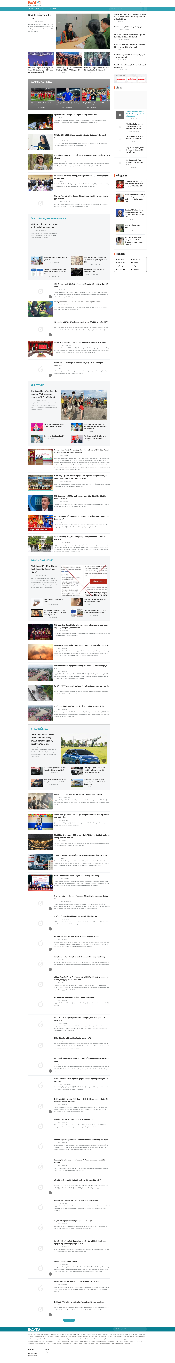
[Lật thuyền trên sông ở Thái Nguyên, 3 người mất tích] (40, 122)
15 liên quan (90, 441)
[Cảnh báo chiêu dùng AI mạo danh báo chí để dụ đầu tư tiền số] (84, 580)
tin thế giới (64, 1336)
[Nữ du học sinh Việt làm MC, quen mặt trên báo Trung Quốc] (37, 427)
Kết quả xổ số (120, 259)
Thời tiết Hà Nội (87, 1339)
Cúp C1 (131, 1341)
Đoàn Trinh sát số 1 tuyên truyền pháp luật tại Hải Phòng (76, 876)
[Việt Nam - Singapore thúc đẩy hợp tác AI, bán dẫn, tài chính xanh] (97, 59)
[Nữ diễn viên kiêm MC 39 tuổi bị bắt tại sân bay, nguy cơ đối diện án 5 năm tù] (40, 162)
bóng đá (57, 1336)
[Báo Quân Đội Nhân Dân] (56, 455)
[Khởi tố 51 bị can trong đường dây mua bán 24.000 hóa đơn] (40, 801)
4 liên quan (64, 161)
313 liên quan (43, 747)
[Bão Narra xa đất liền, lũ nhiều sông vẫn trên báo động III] (120, 163)
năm (30, 1339)
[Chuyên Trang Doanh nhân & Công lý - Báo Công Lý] (32, 575)
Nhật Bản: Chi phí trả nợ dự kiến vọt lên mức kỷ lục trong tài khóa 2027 (95, 260)
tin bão (85, 1343)
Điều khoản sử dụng (32, 1353)
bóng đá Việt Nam (87, 1334)
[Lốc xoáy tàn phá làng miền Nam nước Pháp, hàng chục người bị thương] (40, 1167)
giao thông (119, 1341)
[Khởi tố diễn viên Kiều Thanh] (83, 31)
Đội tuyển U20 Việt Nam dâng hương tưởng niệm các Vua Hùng (79, 1302)
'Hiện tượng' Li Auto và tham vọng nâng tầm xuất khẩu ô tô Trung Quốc (94, 782)
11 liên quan (65, 140)
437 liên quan (54, 784)
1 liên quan (42, 107)
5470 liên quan (67, 1084)
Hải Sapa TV (77, 1334)
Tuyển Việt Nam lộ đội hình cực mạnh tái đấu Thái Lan (75, 916)
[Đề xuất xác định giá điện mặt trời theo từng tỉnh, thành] (40, 943)
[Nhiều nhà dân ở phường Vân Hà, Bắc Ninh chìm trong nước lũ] (40, 713)
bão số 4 (126, 1341)
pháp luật (60, 1339)
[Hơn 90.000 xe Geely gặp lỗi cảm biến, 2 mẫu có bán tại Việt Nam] (37, 783)
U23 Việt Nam (52, 1339)
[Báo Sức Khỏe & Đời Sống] (56, 181)
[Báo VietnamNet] (56, 140)
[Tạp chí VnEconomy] (30, 75)
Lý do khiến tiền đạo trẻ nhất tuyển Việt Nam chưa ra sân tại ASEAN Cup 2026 (134, 184)
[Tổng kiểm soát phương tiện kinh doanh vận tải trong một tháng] (40, 964)
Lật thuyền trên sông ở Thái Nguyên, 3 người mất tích (75, 115)
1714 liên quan (42, 575)
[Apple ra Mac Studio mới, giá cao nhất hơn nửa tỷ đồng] (40, 1207)
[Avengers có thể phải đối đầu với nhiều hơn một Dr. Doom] (40, 309)
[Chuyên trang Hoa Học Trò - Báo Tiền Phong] (126, 204)
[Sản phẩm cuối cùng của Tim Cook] (37, 602)
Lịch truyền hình (120, 269)
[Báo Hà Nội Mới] (116, 29)
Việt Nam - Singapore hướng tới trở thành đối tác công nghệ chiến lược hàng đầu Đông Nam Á (40, 70)
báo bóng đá (96, 1339)
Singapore (31, 1343)
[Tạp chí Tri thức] (55, 304)
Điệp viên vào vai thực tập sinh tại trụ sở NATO (72, 1038)
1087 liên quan (67, 481)
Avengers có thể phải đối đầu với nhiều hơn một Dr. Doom (77, 302)
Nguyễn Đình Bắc (77, 1339)
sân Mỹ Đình (142, 1334)
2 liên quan (66, 289)
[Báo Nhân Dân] (46, 262)
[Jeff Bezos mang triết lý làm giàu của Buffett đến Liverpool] (77, 439)
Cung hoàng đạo (120, 266)
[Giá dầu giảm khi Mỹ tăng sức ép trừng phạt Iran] (40, 1126)
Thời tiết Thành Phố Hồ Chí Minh (46, 1334)
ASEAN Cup (49, 1343)
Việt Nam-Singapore (119, 1334)
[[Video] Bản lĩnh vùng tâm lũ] (40, 1268)
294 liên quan (54, 772)
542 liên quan (65, 325)
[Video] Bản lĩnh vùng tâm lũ (65, 1261)
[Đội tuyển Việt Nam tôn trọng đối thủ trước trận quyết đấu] (94, 94)
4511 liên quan (42, 230)
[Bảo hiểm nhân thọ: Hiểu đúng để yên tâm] (37, 260)
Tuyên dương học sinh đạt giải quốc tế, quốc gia (73, 1221)
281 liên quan (68, 345)
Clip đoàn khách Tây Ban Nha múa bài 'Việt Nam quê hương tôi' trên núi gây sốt (44, 394)
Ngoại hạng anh (67, 1343)
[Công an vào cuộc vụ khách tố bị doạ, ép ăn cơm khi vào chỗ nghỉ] (120, 151)
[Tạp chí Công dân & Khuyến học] (45, 617)
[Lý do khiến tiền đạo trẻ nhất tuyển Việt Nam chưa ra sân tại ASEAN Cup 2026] (120, 184)
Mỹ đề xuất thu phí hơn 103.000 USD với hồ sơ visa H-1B (77, 1282)
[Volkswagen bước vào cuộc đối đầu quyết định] (77, 272)
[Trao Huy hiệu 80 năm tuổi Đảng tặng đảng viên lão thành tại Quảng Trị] (40, 903)
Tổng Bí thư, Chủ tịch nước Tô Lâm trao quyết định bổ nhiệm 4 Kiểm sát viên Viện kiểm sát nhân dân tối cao (130, 17)
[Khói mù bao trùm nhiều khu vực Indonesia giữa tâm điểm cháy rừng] (40, 652)
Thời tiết (58, 1341)
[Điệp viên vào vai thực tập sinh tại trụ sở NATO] (40, 1045)
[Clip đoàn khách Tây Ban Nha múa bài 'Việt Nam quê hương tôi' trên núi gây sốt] (84, 405)
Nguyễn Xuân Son (127, 1339)
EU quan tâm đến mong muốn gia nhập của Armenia (74, 998)
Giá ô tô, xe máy (120, 262)
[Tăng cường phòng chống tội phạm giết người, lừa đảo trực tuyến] (40, 349)
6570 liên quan (65, 919)
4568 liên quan (67, 901)
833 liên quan (65, 820)
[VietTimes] (85, 775)
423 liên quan (67, 201)
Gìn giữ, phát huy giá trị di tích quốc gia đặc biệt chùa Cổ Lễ (77, 1180)
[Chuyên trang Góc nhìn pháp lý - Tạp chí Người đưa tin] (55, 840)
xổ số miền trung (40, 1343)
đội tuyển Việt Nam (129, 1336)
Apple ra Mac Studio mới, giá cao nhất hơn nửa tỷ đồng (76, 1201)
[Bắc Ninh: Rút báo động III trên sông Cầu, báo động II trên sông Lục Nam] (40, 673)
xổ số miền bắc (50, 1341)
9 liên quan (64, 648)
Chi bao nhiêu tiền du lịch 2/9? (54, 436)
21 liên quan (93, 107)
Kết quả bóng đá (135, 259)
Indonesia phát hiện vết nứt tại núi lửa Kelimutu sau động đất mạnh (81, 1140)
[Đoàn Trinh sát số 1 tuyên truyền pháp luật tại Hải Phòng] (40, 883)
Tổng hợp (47, 1352)
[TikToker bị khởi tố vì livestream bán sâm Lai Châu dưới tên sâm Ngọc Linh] (40, 142)
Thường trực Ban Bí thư (84, 1336)
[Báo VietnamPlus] (86, 264)
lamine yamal (138, 1341)
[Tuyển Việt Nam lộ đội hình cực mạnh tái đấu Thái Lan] (40, 923)
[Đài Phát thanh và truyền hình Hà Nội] (33, 107)
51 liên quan (64, 671)
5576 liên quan (55, 276)
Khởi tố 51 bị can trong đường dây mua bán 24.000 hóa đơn (78, 795)
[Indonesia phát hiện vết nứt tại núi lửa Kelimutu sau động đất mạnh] (40, 1146)
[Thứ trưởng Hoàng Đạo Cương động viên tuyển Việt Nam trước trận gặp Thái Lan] (40, 203)
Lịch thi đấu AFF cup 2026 (100, 1334)
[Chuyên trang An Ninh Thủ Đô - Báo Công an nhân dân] (55, 325)
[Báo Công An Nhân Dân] (57, 345)
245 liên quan (54, 604)
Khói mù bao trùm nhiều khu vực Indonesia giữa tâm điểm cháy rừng (81, 645)
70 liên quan (40, 21)
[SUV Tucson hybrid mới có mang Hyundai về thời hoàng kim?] (37, 771)
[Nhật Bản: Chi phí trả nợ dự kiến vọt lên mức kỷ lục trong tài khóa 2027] (77, 260)
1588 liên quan (66, 797)
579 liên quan (97, 264)
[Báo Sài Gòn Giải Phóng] (86, 615)
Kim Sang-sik (57, 1343)
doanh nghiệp (65, 1341)
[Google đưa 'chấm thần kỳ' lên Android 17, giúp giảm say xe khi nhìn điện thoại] (37, 613)
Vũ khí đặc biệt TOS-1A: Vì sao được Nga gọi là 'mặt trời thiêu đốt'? (81, 322)
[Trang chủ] (34, 3)
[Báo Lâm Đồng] (33, 747)
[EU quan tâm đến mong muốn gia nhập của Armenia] (40, 1004)
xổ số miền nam (140, 1336)
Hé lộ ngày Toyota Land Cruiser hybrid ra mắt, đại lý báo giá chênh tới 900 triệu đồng (94, 770)
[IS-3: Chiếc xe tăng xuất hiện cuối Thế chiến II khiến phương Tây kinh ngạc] (40, 1065)
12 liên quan (65, 630)
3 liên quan (66, 455)
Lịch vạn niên (134, 262)
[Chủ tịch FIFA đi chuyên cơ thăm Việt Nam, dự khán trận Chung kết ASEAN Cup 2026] (120, 213)
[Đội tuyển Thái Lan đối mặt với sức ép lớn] (68, 94)
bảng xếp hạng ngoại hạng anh (98, 1341)
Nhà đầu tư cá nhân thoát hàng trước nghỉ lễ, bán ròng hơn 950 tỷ (55, 272)
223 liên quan (65, 939)
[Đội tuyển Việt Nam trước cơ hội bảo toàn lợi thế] (43, 94)
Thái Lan (45, 1339)
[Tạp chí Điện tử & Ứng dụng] (56, 1023)
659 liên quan (127, 70)
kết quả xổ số (102, 1336)
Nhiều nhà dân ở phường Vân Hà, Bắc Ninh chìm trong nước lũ (79, 706)
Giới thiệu (30, 1352)
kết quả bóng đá (118, 1336)
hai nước (91, 1343)
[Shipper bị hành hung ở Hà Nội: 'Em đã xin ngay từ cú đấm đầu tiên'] (120, 115)
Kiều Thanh (50, 1336)
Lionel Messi (69, 1334)
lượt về (75, 1343)
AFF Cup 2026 (37, 1339)
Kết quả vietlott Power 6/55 (109, 1339)
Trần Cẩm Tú (111, 1341)
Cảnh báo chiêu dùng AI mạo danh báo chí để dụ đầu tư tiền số (44, 569)
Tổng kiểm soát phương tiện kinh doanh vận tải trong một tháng (79, 957)
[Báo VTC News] (30, 22)
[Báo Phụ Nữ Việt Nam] (57, 858)
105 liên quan (51, 438)
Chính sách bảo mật (32, 1355)
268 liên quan (65, 1246)
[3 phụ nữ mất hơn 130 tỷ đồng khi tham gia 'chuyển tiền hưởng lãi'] (40, 862)
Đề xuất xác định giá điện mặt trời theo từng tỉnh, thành (76, 937)
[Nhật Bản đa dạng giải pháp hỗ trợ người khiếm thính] (77, 602)
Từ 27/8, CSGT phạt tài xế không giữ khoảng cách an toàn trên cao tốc (81, 686)
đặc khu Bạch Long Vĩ (40, 1336)
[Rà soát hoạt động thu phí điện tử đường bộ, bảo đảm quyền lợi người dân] (40, 1025)
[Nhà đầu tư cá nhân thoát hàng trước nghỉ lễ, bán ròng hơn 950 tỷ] (37, 272)
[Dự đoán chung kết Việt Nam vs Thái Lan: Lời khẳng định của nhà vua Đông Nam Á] (40, 523)
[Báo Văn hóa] (108, 107)
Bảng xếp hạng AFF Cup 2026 (36, 1341)
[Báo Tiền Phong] (56, 117)
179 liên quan (67, 689)
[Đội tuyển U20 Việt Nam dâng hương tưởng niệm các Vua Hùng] (40, 1309)
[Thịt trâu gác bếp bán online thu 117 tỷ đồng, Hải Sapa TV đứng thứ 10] (69, 59)
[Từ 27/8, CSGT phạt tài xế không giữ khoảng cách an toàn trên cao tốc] (40, 693)
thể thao (94, 1336)
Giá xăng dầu (134, 266)
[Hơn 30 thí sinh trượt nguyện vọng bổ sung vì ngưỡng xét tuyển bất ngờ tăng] (40, 1086)
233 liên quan (68, 107)
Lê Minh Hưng (32, 1334)
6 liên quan (133, 167)
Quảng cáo (30, 1357)
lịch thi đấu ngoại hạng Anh (103, 1343)
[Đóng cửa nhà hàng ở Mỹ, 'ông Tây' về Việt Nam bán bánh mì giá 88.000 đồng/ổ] (77, 427)
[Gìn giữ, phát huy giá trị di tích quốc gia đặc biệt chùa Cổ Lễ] (40, 1187)
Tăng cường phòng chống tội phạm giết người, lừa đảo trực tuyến (80, 343)
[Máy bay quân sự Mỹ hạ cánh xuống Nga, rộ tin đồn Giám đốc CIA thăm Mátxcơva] (40, 503)
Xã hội (80, 1343)
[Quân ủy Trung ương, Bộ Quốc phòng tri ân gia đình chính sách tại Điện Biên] (40, 544)
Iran (127, 1334)
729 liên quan (55, 262)
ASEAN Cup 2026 (84, 1341)
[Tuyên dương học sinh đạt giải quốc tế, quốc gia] (40, 1228)
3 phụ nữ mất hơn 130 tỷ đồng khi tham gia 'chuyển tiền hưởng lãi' (80, 855)
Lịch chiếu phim (135, 269)
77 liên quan (64, 1223)
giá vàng (110, 1336)
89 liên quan (64, 1122)
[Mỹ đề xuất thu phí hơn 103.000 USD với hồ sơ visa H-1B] (40, 1289)
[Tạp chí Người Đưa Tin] (55, 630)
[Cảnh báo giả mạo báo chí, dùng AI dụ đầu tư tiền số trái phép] (77, 613)
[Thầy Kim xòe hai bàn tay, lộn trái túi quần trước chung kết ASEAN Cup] (120, 127)
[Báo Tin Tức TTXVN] (85, 604)
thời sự (110, 1334)
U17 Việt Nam (72, 1336)
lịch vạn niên (133, 1334)
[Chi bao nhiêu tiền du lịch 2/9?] (37, 439)
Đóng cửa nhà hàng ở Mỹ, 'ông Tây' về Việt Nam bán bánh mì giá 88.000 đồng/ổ (95, 427)
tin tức (31, 1336)
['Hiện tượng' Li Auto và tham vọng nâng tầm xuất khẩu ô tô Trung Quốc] (77, 783)
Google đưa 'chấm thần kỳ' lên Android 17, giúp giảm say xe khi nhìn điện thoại (55, 613)
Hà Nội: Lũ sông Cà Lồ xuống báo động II (128, 27)
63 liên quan (65, 1264)
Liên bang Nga (74, 1341)
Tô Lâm (119, 1339)
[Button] (145, 9)
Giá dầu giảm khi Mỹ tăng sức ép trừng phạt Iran (73, 1119)
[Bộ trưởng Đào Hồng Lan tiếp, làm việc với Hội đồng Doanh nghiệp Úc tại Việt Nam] (40, 183)
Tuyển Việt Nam (60, 1334)
